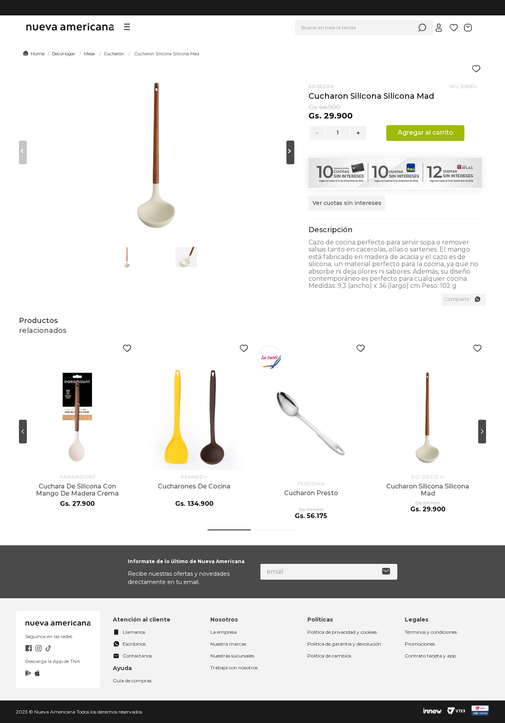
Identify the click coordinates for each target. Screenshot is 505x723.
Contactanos (137, 656)
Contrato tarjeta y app (430, 656)
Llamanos (134, 632)
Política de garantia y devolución (344, 644)
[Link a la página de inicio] (32, 54)
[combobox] (364, 27)
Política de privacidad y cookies (342, 632)
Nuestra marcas (228, 644)
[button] (347, 207)
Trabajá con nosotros (234, 667)
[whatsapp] (477, 299)
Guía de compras (132, 681)
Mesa (89, 53)
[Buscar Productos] (422, 27)
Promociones (420, 644)
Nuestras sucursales (232, 656)
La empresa (223, 632)
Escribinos (134, 644)
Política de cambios (329, 656)
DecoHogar (63, 53)
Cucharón (114, 53)
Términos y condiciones (431, 632)
